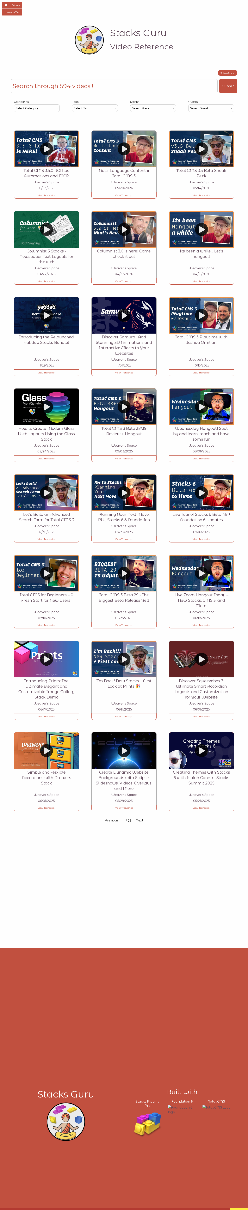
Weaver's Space (46, 182)
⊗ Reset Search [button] (227, 73)
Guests (193, 102)
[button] (6, 5)
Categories (21, 102)
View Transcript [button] (46, 195)
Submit (228, 86)
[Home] (89, 40)
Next (139, 820)
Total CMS (216, 1101)
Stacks (134, 102)
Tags (75, 102)
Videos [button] (16, 5)
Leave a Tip (12, 12)
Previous (112, 820)
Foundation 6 (182, 1101)
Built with (182, 1092)
